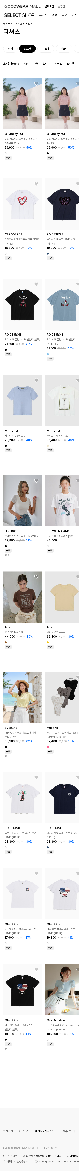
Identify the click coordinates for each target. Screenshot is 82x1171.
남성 (64, 15)
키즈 (74, 15)
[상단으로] (59, 1163)
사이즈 (58, 63)
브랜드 (46, 63)
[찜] (36, 84)
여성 (54, 15)
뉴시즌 (43, 15)
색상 (26, 63)
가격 (35, 63)
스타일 (70, 63)
